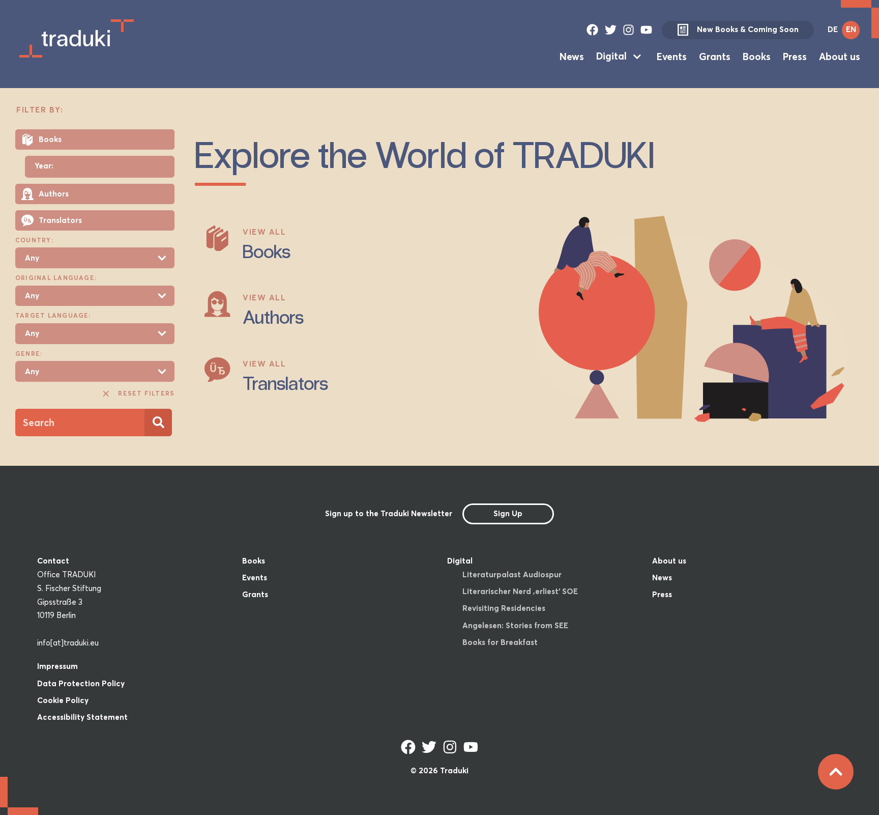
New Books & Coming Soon (748, 29)
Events (672, 56)
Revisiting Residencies (503, 608)
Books (757, 56)
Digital (611, 56)
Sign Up (507, 513)
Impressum (57, 666)
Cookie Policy (63, 700)
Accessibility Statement (82, 717)
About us (839, 56)
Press (795, 56)
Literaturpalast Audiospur (512, 574)
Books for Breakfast (500, 642)
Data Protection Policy (81, 683)
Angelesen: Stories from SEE (515, 625)
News (572, 56)
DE (833, 29)
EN (851, 29)
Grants (714, 56)
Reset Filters (146, 393)
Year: (44, 166)
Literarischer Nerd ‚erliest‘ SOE (520, 591)
